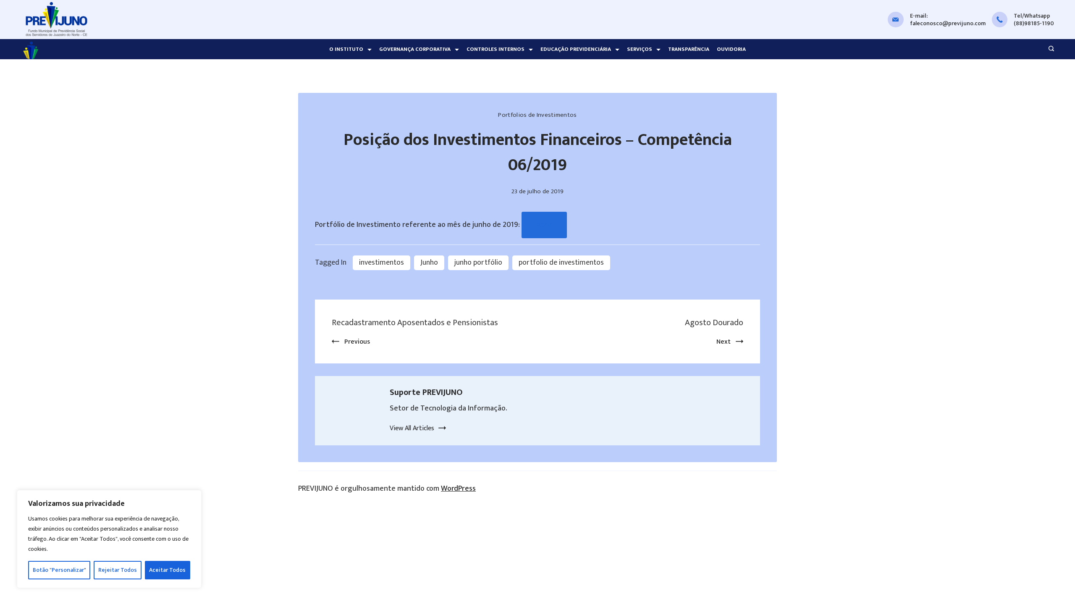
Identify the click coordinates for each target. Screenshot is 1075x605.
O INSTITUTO (346, 49)
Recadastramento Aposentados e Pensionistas (415, 323)
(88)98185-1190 (1034, 23)
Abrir (544, 224)
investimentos (381, 262)
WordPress (458, 488)
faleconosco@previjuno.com (948, 23)
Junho (429, 262)
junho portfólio (478, 262)
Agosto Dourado (714, 323)
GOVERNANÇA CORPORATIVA (415, 49)
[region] (109, 539)
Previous (357, 341)
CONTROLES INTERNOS (495, 49)
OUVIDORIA (731, 49)
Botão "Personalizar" (59, 570)
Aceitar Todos (167, 570)
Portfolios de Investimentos (537, 115)
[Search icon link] (1049, 49)
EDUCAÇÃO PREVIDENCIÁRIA (575, 49)
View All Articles (412, 428)
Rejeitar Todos (117, 570)
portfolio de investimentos (561, 262)
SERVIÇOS (639, 49)
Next (723, 341)
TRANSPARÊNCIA (688, 49)
